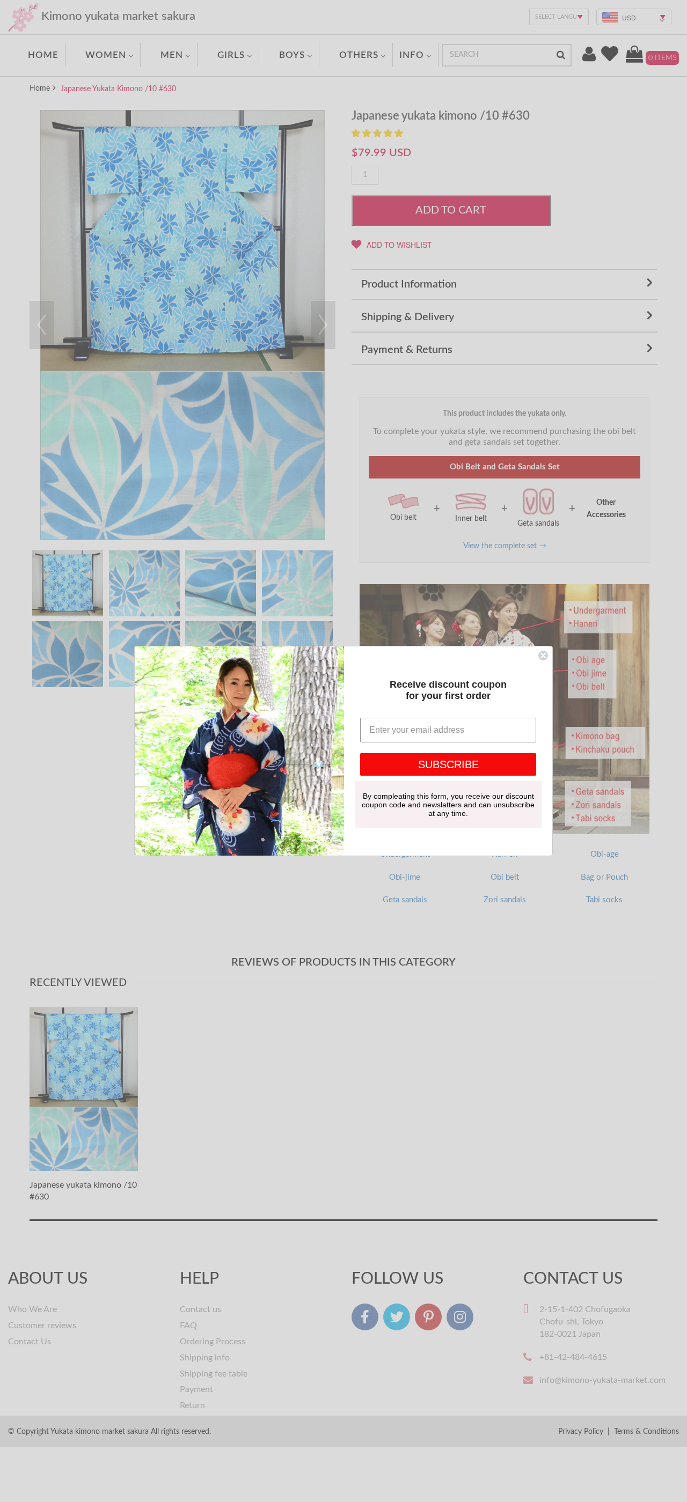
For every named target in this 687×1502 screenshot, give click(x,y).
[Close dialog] (543, 655)
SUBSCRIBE (448, 764)
